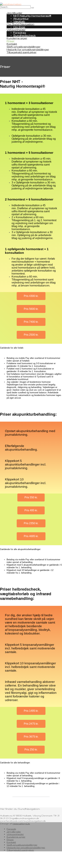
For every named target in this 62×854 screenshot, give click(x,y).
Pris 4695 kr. (31, 536)
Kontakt (12, 43)
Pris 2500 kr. (31, 334)
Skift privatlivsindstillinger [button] (22, 844)
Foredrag (19, 32)
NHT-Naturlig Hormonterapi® (32, 15)
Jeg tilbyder (14, 12)
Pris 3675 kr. (31, 736)
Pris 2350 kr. (31, 523)
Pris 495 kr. (31, 510)
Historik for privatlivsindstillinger (28, 49)
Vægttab (19, 21)
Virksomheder (16, 29)
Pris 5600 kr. (31, 308)
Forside (11, 828)
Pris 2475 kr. (31, 723)
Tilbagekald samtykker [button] (20, 850)
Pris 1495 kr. (31, 710)
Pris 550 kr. (31, 497)
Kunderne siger (17, 38)
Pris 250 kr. (31, 749)
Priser (11, 41)
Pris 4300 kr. (31, 296)
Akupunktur (21, 18)
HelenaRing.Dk (21, 823)
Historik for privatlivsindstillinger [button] (26, 847)
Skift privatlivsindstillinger (24, 46)
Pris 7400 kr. (31, 321)
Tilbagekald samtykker (22, 52)
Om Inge (19, 27)
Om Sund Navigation (20, 24)
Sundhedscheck (24, 35)
